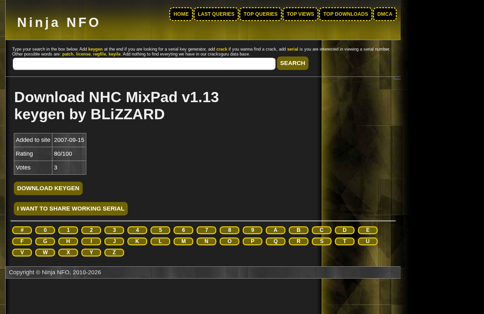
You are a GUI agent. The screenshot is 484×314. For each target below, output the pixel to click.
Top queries (261, 14)
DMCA (384, 14)
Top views (300, 14)
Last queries (216, 14)
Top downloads (345, 14)
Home (181, 14)
